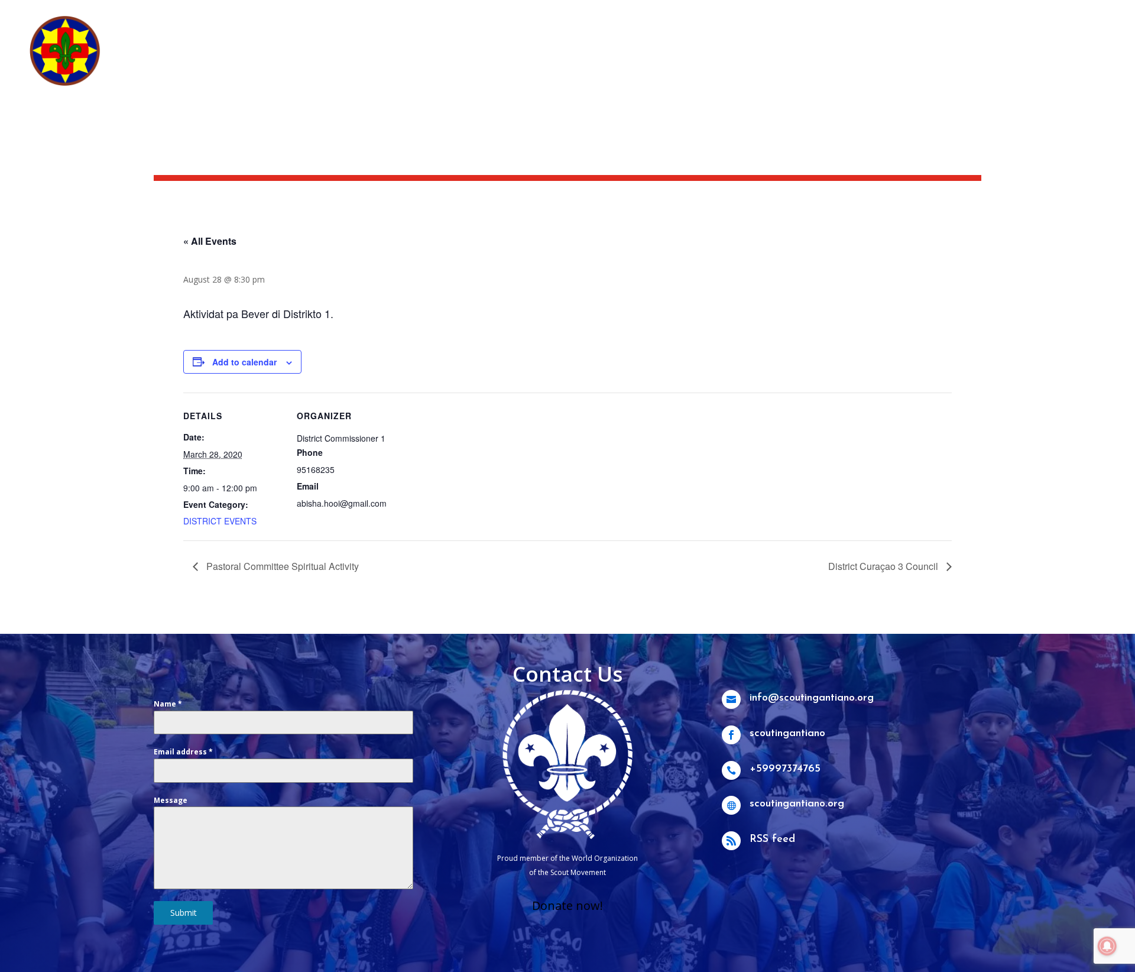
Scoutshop (981, 15)
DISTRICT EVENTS (220, 521)
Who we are (766, 60)
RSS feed (772, 839)
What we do (846, 60)
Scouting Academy (1062, 15)
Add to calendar (244, 362)
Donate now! (567, 905)
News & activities (902, 15)
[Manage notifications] (1107, 946)
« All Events (209, 241)
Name (168, 704)
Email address (183, 752)
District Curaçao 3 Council (884, 566)
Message (170, 800)
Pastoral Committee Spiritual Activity (281, 566)
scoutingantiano (787, 733)
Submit (183, 912)
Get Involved (917, 60)
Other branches (1056, 60)
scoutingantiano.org (797, 804)
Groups (989, 60)
